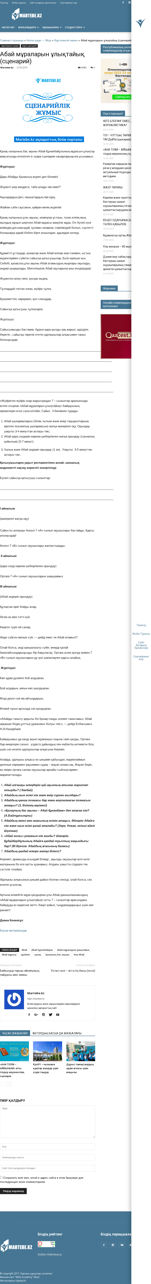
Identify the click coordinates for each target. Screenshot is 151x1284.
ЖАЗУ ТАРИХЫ (112, 187)
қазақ (37, 954)
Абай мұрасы (9, 954)
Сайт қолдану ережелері (43, 2)
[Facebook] (123, 2)
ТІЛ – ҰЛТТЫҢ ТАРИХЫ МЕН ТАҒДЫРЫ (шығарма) (121, 137)
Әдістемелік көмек (66, 40)
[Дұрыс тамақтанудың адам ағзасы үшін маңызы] (80, 1051)
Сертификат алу (68, 2)
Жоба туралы (19, 2)
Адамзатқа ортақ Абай (118, 235)
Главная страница (11, 40)
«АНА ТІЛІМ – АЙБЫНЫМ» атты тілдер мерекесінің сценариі (123, 151)
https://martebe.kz (36, 999)
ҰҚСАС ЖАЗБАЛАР (15, 1033)
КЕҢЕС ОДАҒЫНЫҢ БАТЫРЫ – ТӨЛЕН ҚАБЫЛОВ (123, 222)
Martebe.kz (7, 67)
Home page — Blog (39, 40)
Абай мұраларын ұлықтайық (73, 949)
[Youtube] (59, 1014)
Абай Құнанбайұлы (42, 949)
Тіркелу (4, 2)
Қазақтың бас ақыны (57, 954)
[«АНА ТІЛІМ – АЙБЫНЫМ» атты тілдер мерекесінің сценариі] (14, 1051)
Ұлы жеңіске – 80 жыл (117, 246)
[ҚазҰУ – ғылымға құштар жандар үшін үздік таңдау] (47, 1051)
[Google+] (37, 1014)
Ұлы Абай (79, 954)
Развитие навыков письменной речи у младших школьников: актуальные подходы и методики (123, 170)
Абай (24, 949)
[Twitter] (52, 1014)
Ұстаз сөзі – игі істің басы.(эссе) (73, 970)
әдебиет (25, 954)
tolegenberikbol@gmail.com (55, 1258)
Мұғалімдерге (27, 27)
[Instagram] (130, 2)
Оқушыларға (50, 27)
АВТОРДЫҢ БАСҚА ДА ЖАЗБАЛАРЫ (56, 1033)
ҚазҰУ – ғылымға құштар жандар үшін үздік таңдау (45, 1068)
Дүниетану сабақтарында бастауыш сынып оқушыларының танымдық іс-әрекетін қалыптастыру (122, 263)
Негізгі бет (8, 27)
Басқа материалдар (13, 930)
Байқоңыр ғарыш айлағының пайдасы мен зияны (19, 973)
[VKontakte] (122, 1245)
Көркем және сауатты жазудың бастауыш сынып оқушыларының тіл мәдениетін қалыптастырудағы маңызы (123, 203)
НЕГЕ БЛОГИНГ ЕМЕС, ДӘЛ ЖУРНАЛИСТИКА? (120, 123)
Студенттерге (73, 27)
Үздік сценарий (29, 45)
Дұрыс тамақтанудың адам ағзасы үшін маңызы (80, 1068)
